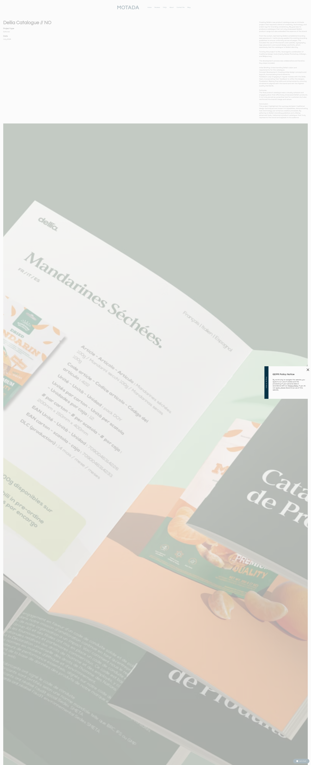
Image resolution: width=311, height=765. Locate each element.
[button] (308, 370)
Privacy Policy (293, 386)
